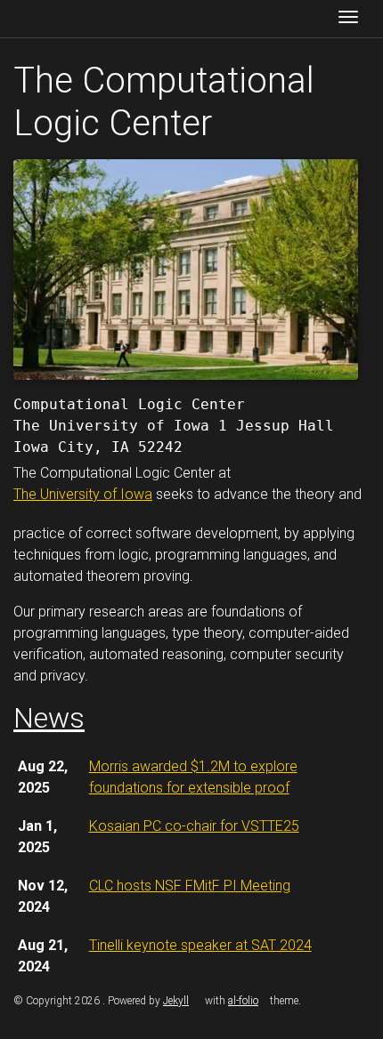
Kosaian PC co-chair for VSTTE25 (194, 826)
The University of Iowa (82, 494)
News (49, 718)
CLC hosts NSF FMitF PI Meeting (189, 885)
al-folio (243, 1001)
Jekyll (176, 1001)
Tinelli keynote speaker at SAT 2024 (200, 945)
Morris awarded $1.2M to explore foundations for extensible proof (193, 777)
